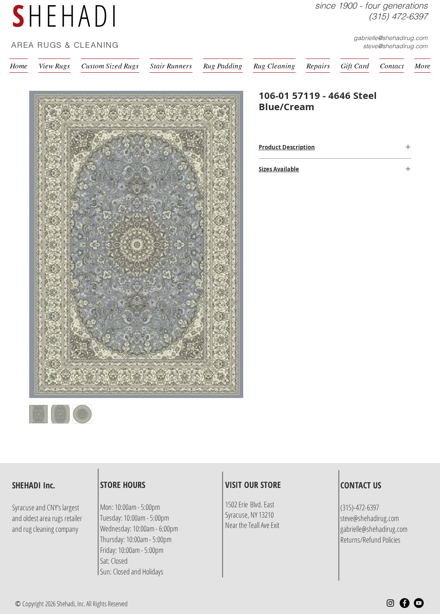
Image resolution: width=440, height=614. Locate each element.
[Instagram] (390, 603)
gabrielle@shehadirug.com (391, 38)
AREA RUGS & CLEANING (65, 45)
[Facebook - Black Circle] (404, 603)
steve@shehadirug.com (395, 46)
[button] (429, 45)
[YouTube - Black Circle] (419, 603)
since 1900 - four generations (371, 5)
